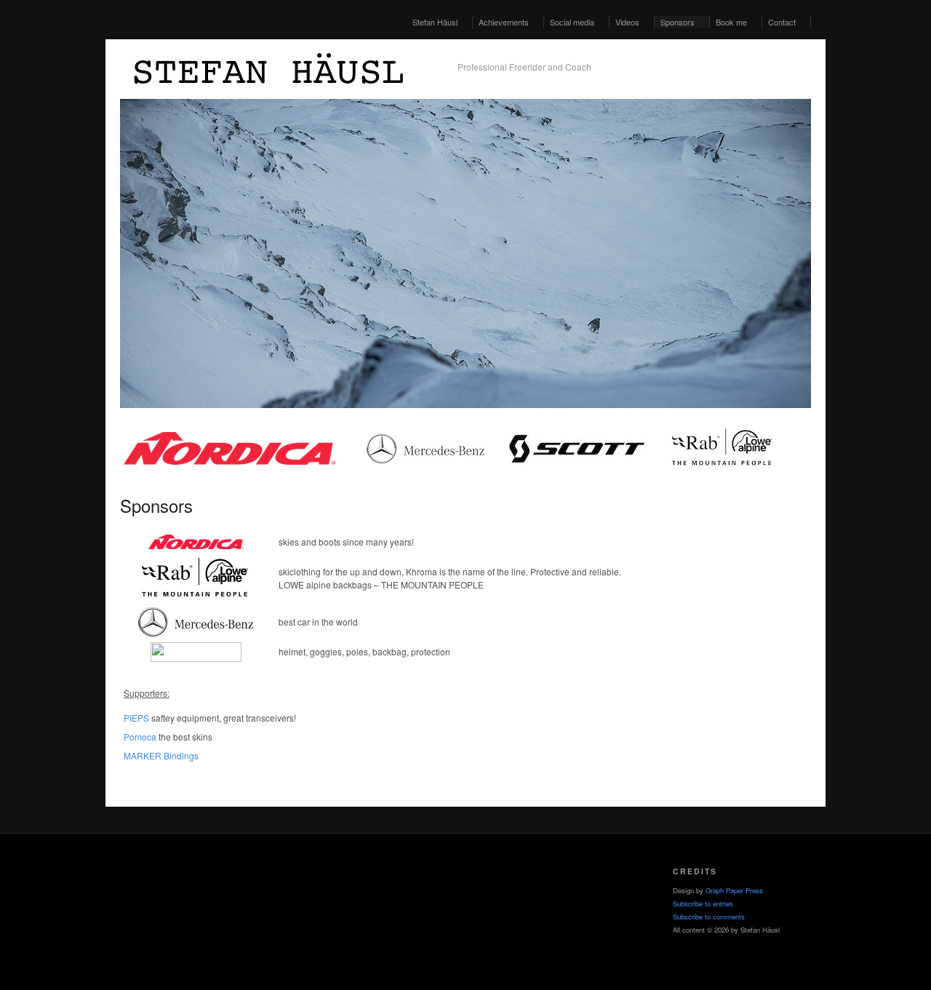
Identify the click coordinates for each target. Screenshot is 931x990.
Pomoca (140, 736)
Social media (572, 22)
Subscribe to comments (709, 916)
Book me (731, 22)
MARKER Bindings (161, 755)
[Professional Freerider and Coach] (280, 94)
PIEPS (136, 717)
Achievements (504, 22)
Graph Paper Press (734, 890)
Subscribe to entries (703, 903)
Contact (782, 22)
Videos (627, 22)
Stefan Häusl (434, 22)
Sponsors (677, 22)
